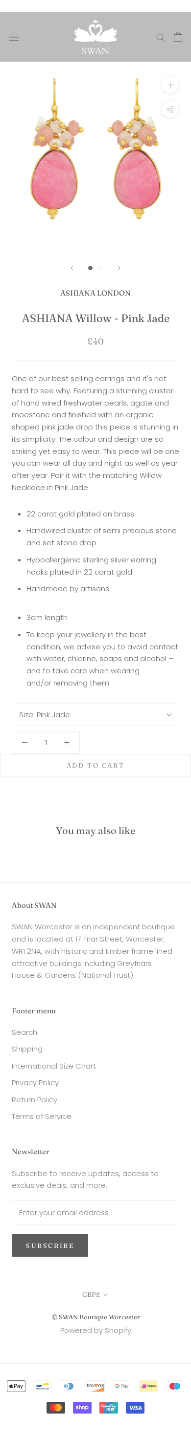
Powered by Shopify (95, 1330)
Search (24, 1032)
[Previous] (72, 268)
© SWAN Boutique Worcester (95, 1317)
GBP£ (91, 1294)
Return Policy (34, 1099)
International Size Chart (54, 1066)
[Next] (119, 268)
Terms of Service (42, 1116)
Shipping (27, 1049)
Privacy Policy (35, 1082)
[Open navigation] (14, 37)
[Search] (160, 36)
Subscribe (50, 1245)
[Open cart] (178, 37)
